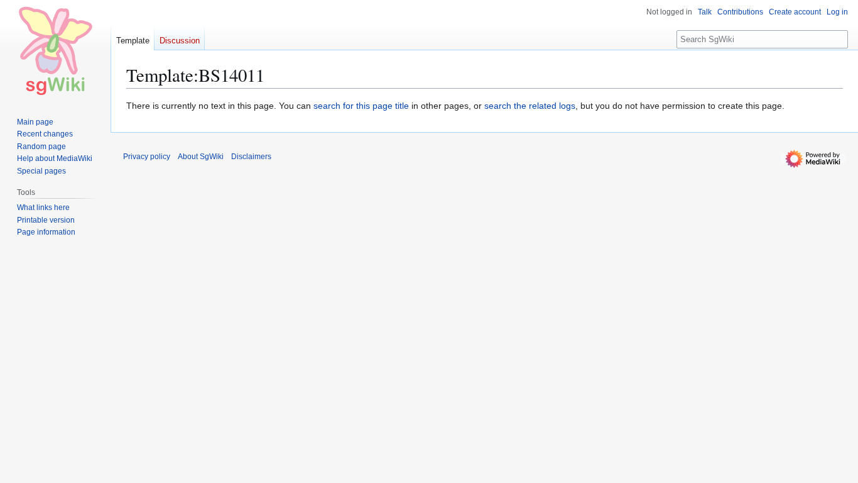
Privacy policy (146, 156)
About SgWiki (201, 156)
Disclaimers (251, 156)
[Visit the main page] (55, 50)
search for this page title (361, 106)
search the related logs (529, 106)
